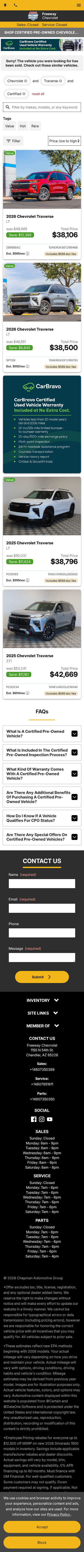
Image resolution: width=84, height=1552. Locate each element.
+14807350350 (42, 1099)
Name (22, 874)
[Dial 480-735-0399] (15, 5)
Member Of (38, 1026)
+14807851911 (42, 1084)
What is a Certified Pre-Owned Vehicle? (35, 733)
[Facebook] (33, 1119)
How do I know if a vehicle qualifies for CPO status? (31, 818)
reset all (38, 94)
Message (25, 948)
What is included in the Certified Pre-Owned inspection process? (37, 752)
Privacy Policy (59, 1514)
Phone (14, 924)
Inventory (39, 1001)
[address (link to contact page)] (5, 5)
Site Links (39, 1013)
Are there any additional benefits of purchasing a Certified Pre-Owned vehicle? (38, 797)
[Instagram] (41, 1119)
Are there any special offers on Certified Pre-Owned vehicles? (36, 836)
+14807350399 (42, 1069)
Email (22, 899)
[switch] (79, 5)
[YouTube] (49, 1119)
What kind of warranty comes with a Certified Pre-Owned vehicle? (35, 774)
